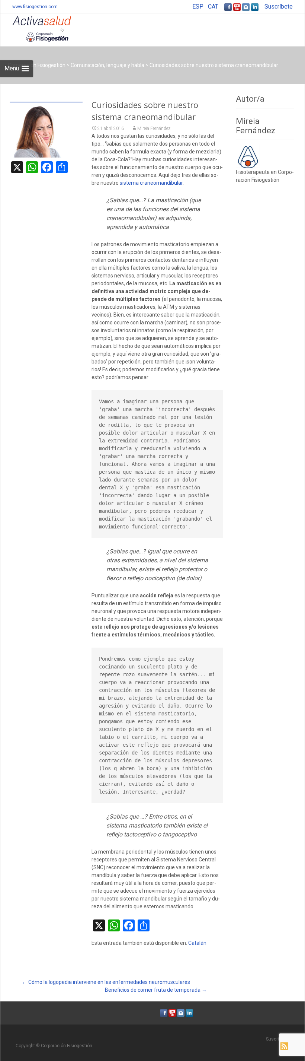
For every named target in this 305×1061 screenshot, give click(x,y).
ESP (197, 6)
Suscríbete (278, 6)
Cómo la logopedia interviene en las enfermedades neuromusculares (106, 982)
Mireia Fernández (153, 128)
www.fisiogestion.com (35, 6)
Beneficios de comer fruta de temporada (156, 990)
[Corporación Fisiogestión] (35, 28)
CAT (213, 6)
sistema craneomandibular (151, 183)
